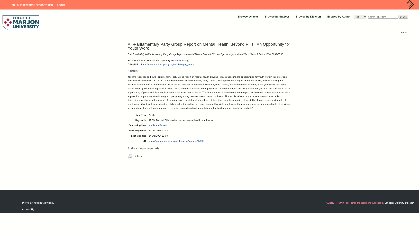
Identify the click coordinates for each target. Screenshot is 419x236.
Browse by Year (248, 16)
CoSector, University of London (399, 203)
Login (404, 32)
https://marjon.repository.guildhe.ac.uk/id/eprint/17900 (176, 141)
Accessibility (28, 209)
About (61, 5)
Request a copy (180, 60)
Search (403, 17)
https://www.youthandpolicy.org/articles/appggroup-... (168, 64)
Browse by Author (339, 16)
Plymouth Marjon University (38, 202)
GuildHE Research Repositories (32, 5)
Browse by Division (308, 16)
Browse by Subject (277, 16)
